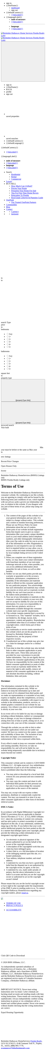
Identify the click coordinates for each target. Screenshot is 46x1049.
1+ (10, 334)
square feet (5, 371)
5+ (10, 345)
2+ (10, 337)
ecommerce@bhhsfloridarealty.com (15, 1046)
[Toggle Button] (23, 59)
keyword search (7, 423)
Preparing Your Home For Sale (23, 188)
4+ (10, 342)
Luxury (9, 179)
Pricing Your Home (19, 186)
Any (10, 332)
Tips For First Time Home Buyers (24, 191)
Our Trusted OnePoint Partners (23, 200)
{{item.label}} (17, 15)
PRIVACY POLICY (14, 903)
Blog (8, 205)
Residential (15, 172)
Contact (9, 207)
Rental (13, 174)
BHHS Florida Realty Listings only (15, 478)
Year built (5, 425)
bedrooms (5, 327)
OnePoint (10, 198)
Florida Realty (36, 1039)
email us (24, 890)
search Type (6, 320)
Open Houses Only (9, 464)
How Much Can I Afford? (21, 184)
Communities (11, 202)
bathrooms (5, 349)
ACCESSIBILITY (13, 907)
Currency (15, 209)
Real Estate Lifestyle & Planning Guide (27, 195)
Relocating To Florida (20, 193)
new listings (6, 454)
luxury (3, 468)
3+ (10, 339)
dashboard (15, 8)
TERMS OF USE (13, 901)
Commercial (16, 177)
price (3, 322)
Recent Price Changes (10, 459)
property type (6, 376)
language (15, 211)
